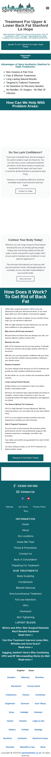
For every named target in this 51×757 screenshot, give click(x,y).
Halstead (38, 712)
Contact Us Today (25, 191)
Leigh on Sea (38, 721)
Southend (22, 738)
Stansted (10, 747)
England (20, 670)
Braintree (39, 677)
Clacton (25, 695)
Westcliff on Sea (27, 747)
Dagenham (10, 703)
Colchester (40, 695)
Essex (31, 670)
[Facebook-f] (22, 498)
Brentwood (16, 686)
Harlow (10, 721)
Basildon (11, 677)
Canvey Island (33, 686)
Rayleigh (38, 729)
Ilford (43, 747)
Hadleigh (24, 712)
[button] (47, 8)
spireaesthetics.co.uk (31, 753)
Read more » (25, 634)
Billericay (25, 677)
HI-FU (32, 309)
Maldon (12, 729)
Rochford (7, 738)
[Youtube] (28, 498)
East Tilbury (40, 703)
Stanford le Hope (40, 738)
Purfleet (25, 729)
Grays (11, 712)
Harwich (23, 721)
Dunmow (25, 703)
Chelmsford (11, 695)
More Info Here (25, 279)
